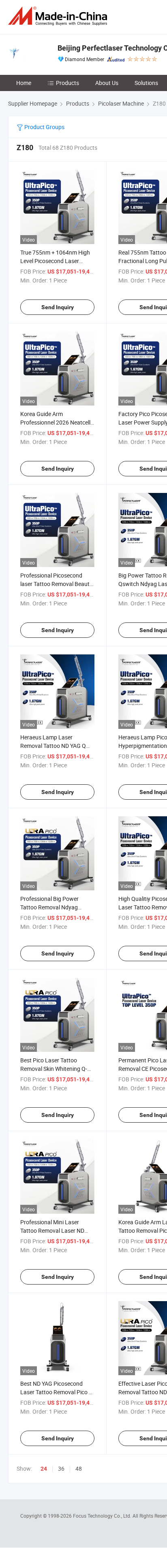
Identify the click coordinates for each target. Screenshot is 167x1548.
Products (67, 83)
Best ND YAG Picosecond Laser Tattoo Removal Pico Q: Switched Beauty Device (57, 1392)
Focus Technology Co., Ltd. (103, 1515)
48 (78, 1468)
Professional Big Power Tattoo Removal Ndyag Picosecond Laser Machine (54, 907)
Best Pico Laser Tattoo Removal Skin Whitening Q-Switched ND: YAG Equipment (57, 1068)
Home (23, 83)
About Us (106, 83)
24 (44, 1468)
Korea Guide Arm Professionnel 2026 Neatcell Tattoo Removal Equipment (55, 422)
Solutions (146, 83)
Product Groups (43, 127)
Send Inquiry (57, 307)
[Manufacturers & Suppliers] (59, 15)
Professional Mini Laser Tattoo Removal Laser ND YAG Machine (52, 1230)
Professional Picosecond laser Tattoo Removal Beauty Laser (56, 583)
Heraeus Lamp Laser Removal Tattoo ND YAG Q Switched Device (53, 745)
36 (61, 1468)
